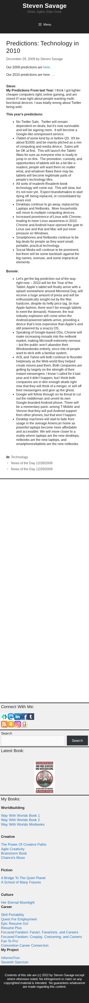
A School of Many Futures (21, 882)
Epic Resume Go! (14, 924)
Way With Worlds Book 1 (20, 816)
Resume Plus (11, 928)
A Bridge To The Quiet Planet (23, 878)
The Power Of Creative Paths (23, 844)
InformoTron (10, 958)
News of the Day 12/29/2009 (32, 469)
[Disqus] (44, 537)
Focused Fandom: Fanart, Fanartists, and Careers (39, 932)
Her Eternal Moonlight (18, 902)
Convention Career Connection (24, 945)
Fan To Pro (9, 941)
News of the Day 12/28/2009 (32, 463)
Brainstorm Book (14, 853)
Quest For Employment (19, 919)
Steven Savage (45, 5)
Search (6, 733)
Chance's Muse (13, 858)
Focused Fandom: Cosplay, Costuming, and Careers (41, 937)
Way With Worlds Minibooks (23, 824)
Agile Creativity (13, 849)
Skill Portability (12, 915)
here (46, 67)
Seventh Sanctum (14, 962)
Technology (19, 457)
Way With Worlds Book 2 (20, 820)
